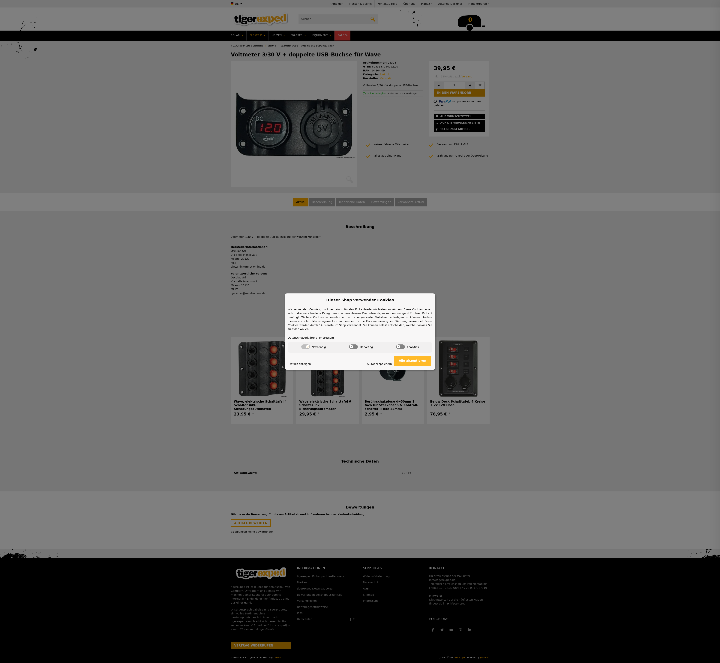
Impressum (326, 337)
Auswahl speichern (379, 364)
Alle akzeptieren (412, 360)
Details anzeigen (300, 364)
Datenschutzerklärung (302, 337)
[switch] (305, 346)
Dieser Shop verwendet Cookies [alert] (360, 300)
